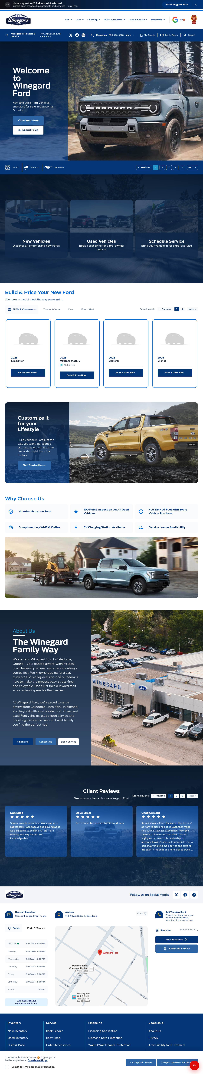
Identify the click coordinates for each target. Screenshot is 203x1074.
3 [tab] (169, 167)
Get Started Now (34, 465)
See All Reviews (140, 796)
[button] (147, 35)
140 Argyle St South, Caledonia (50, 35)
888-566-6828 (116, 35)
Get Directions (176, 940)
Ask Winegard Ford (176, 4)
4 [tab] (175, 167)
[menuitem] (69, 20)
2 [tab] (162, 167)
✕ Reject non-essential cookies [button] (177, 1062)
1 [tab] (155, 167)
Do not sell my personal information (33, 1067)
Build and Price (28, 130)
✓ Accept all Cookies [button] (141, 1062)
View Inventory (28, 120)
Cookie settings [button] (38, 1060)
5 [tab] (182, 167)
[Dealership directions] (101, 966)
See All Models (147, 309)
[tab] (21, 309)
